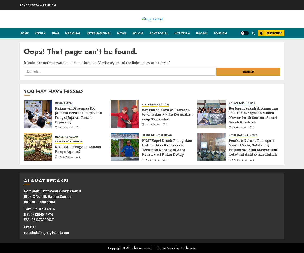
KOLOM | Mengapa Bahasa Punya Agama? (78, 149)
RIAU (55, 33)
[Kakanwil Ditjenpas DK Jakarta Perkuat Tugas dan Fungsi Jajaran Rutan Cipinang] (38, 114)
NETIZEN (180, 33)
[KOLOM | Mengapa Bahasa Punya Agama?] (38, 147)
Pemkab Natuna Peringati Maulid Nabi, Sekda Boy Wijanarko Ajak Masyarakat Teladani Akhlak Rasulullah (253, 147)
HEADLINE (61, 137)
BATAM (233, 103)
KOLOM (137, 33)
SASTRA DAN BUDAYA (69, 141)
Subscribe (274, 33)
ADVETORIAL (158, 33)
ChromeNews (165, 248)
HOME (24, 33)
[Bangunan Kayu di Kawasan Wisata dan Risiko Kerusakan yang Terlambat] (125, 114)
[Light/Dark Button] (245, 33)
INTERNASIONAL (99, 33)
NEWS (121, 33)
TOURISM (220, 33)
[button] (253, 33)
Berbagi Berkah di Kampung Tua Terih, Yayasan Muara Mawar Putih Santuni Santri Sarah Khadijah (253, 115)
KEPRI (39, 33)
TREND (68, 103)
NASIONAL (73, 33)
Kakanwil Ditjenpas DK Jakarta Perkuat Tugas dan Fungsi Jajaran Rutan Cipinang (78, 115)
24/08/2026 (239, 160)
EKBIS (145, 104)
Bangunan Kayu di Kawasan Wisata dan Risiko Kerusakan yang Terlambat (167, 115)
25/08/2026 (66, 128)
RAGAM (201, 33)
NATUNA (242, 135)
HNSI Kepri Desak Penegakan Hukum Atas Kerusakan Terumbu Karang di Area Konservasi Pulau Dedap (167, 147)
